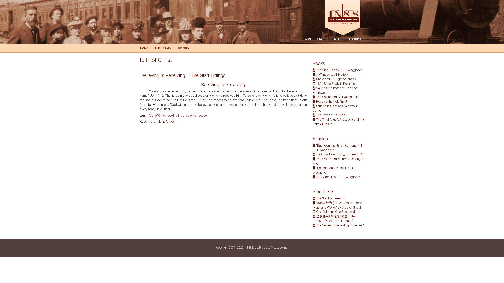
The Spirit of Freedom (330, 198)
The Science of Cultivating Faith (337, 97)
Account (355, 39)
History (183, 48)
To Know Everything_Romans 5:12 (339, 154)
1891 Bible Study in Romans (335, 83)
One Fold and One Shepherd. (335, 212)
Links (321, 39)
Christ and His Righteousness (335, 79)
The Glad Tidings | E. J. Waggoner (338, 70)
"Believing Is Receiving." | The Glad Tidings (183, 75)
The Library (163, 48)
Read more (147, 121)
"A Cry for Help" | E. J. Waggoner (337, 177)
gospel (203, 115)
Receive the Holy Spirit (331, 101)
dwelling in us (176, 115)
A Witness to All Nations (332, 74)
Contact (337, 39)
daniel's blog (166, 121)
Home (144, 48)
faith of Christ (157, 115)
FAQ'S (307, 39)
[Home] (344, 18)
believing (191, 115)
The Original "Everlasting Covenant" (339, 225)
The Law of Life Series (331, 115)
